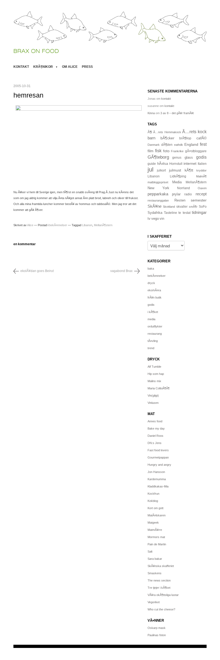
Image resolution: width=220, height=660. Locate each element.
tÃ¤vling (153, 340)
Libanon (87, 225)
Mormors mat (156, 537)
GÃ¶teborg (158, 157)
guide (152, 164)
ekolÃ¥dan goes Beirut (37, 271)
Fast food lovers (158, 450)
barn (151, 138)
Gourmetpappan (158, 457)
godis (201, 157)
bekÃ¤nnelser (58, 225)
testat (186, 213)
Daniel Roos (155, 435)
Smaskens (155, 573)
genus (176, 157)
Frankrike (177, 151)
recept (201, 194)
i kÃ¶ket (153, 312)
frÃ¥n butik (155, 297)
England (191, 144)
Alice (30, 225)
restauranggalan (158, 200)
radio (188, 194)
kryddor (201, 170)
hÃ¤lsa (162, 164)
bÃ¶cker (167, 138)
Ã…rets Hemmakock (167, 132)
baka (151, 268)
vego (155, 219)
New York (158, 188)
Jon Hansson (156, 471)
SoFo (203, 206)
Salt (150, 551)
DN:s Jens (155, 443)
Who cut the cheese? (161, 609)
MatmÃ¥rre (155, 529)
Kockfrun (153, 493)
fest (203, 144)
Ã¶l (150, 132)
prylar (176, 194)
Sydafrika (155, 213)
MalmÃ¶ (201, 176)
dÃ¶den (167, 144)
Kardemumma (157, 479)
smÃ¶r (193, 206)
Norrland (183, 188)
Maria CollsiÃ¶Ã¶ (159, 388)
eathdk (178, 144)
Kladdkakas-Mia (158, 486)
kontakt (21, 67)
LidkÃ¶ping (178, 176)
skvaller (182, 206)
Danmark (154, 144)
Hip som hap (156, 373)
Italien (202, 163)
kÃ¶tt (189, 170)
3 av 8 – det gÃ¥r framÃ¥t (177, 113)
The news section (159, 580)
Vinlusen (153, 402)
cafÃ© (201, 138)
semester (199, 200)
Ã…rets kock (194, 131)
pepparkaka (158, 194)
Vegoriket (154, 602)
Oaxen (202, 188)
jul (150, 169)
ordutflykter (155, 326)
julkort (161, 170)
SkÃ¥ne (155, 206)
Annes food (155, 421)
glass (189, 157)
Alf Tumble (154, 366)
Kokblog (153, 500)
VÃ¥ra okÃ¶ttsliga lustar (163, 594)
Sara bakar (155, 558)
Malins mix (154, 381)
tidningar (199, 212)
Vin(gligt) (153, 395)
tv (149, 219)
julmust (175, 170)
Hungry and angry (159, 464)
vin (162, 219)
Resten (179, 200)
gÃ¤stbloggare (196, 151)
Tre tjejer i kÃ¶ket (159, 587)
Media (177, 182)
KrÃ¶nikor (43, 67)
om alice (70, 67)
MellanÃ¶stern (103, 225)
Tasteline (170, 212)
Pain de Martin (157, 544)
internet (190, 163)
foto (166, 151)
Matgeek (153, 522)
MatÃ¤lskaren (157, 515)
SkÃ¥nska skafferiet (161, 566)
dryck (151, 283)
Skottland (169, 206)
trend (151, 348)
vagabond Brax (121, 271)
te (179, 213)
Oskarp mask (157, 627)
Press (87, 67)
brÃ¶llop (185, 138)
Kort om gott (155, 508)
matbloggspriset (158, 182)
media (151, 319)
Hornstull (175, 163)
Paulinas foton (157, 635)
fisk (158, 150)
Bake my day (156, 428)
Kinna (151, 113)
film (150, 151)
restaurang (155, 333)
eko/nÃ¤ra (154, 290)
